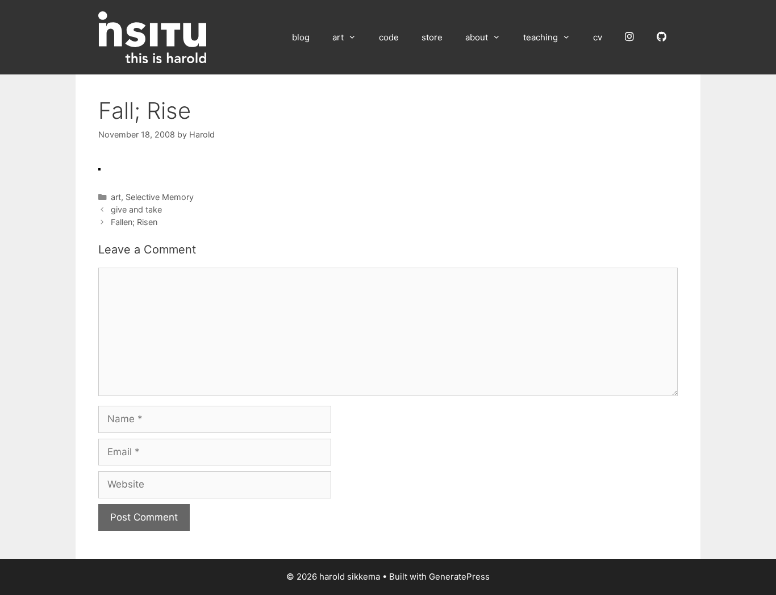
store (432, 37)
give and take (136, 209)
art (338, 37)
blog (301, 37)
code (389, 37)
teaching (540, 37)
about (476, 37)
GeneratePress (459, 576)
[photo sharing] (99, 167)
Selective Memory (160, 197)
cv (597, 37)
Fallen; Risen (134, 222)
